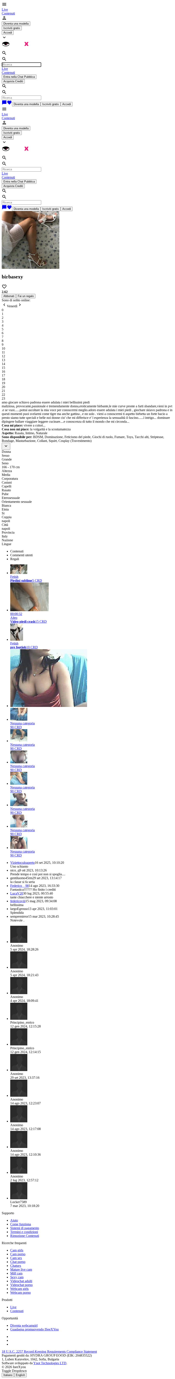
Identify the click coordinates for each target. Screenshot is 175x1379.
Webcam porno (20, 1292)
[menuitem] (5, 9)
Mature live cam (21, 1269)
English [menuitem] (20, 1375)
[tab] (91, 551)
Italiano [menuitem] (7, 1375)
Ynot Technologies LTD (49, 1363)
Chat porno (17, 1262)
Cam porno (17, 1254)
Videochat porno (21, 1285)
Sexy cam (16, 1277)
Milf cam (16, 1273)
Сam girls (16, 1250)
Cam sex (16, 1258)
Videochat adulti (21, 1281)
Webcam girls (19, 1289)
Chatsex (15, 1265)
